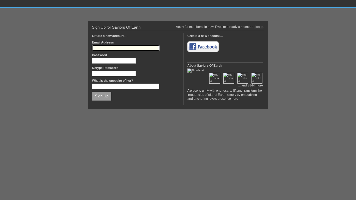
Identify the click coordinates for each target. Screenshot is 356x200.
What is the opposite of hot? (112, 81)
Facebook (203, 46)
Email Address (103, 42)
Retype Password (105, 68)
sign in (258, 27)
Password (99, 55)
